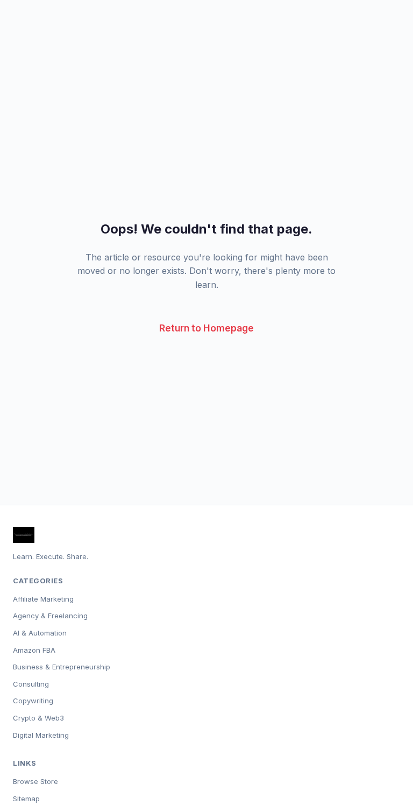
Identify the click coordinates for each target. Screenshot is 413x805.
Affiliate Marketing (43, 599)
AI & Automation (40, 633)
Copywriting (33, 700)
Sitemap (26, 798)
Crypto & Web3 (38, 718)
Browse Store (35, 781)
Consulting (31, 684)
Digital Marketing (41, 735)
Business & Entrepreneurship (61, 666)
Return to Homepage (206, 328)
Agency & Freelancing (50, 615)
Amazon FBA (34, 650)
